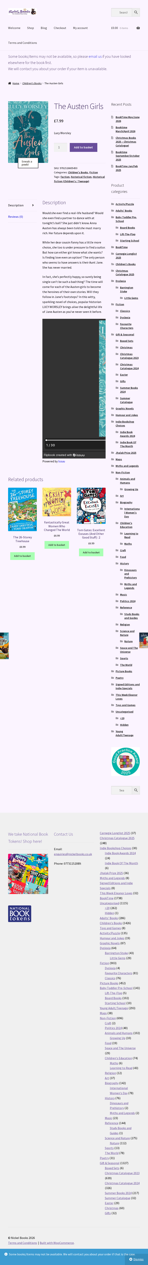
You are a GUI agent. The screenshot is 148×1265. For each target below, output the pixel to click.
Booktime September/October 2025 (128, 156)
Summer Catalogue (126, 400)
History (124, 563)
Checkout (60, 28)
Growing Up (131, 489)
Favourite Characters (126, 326)
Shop (30, 28)
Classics (125, 311)
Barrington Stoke (126, 289)
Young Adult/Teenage (124, 733)
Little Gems (131, 298)
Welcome (14, 28)
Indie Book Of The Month (128, 444)
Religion (125, 624)
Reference (126, 607)
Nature (128, 641)
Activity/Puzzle (125, 204)
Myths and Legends (127, 466)
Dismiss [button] (138, 1259)
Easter (124, 374)
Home (16, 83)
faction (65, 177)
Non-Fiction (123, 472)
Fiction (93, 172)
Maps (119, 459)
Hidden (124, 725)
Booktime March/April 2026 (125, 129)
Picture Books (124, 671)
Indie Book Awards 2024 (127, 434)
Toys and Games (125, 705)
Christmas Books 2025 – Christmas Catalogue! (126, 141)
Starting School (129, 240)
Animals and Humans (127, 480)
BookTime (122, 247)
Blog (44, 28)
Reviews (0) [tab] (15, 217)
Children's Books (32, 83)
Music (123, 594)
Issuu (61, 461)
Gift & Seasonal (125, 334)
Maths (128, 543)
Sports (124, 658)
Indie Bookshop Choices (125, 423)
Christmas (126, 347)
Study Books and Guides (131, 616)
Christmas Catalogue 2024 (129, 366)
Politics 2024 (127, 601)
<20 (122, 718)
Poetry (120, 678)
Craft (123, 550)
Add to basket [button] (22, 556)
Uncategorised (124, 711)
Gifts (123, 381)
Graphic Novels (125, 408)
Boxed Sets (126, 341)
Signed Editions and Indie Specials (128, 686)
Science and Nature (127, 633)
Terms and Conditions (22, 43)
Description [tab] (16, 205)
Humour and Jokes (127, 415)
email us (95, 56)
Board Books (127, 227)
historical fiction (81, 177)
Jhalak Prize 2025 (126, 452)
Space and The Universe (129, 649)
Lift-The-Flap (127, 234)
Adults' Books (124, 210)
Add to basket (83, 147)
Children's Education (126, 525)
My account (80, 28)
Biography (126, 502)
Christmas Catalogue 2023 (129, 356)
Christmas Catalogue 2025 (125, 272)
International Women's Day (132, 512)
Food (123, 557)
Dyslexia (121, 281)
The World (126, 665)
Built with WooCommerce (57, 1243)
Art (122, 496)
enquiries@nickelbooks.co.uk (73, 854)
